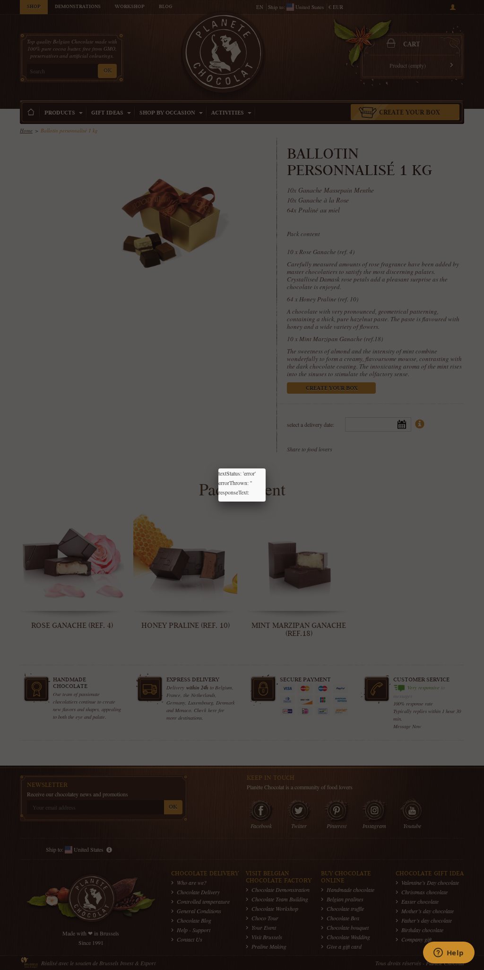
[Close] (265, 468)
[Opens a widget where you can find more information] (449, 953)
